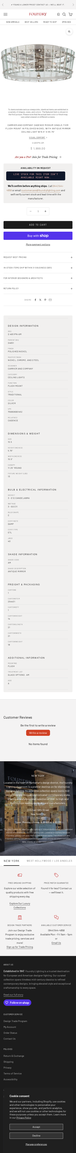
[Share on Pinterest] (45, 299)
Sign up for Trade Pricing (20, 946)
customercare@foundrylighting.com (40, 190)
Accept (36, 1126)
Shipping (8, 1061)
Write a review (38, 732)
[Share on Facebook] (35, 299)
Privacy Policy (23, 1117)
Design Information (23, 326)
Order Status (10, 1032)
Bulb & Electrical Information (32, 490)
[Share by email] (50, 299)
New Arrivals (12, 22)
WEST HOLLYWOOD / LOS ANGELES (49, 860)
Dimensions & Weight (24, 433)
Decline (36, 1135)
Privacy (7, 1067)
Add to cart (38, 224)
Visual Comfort (37, 137)
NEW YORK (12, 860)
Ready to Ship (50, 22)
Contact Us (10, 1038)
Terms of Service (13, 1073)
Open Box (66, 22)
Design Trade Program (15, 1021)
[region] (38, 63)
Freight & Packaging (24, 584)
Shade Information (23, 554)
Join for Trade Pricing (36, 157)
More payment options (38, 244)
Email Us (56, 942)
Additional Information (26, 658)
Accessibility (10, 1079)
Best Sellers (31, 22)
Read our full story (13, 994)
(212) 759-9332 (38, 818)
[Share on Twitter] (40, 299)
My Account (10, 1026)
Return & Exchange (14, 1055)
